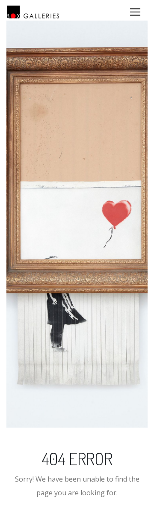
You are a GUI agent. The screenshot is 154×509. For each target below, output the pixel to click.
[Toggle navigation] (135, 12)
